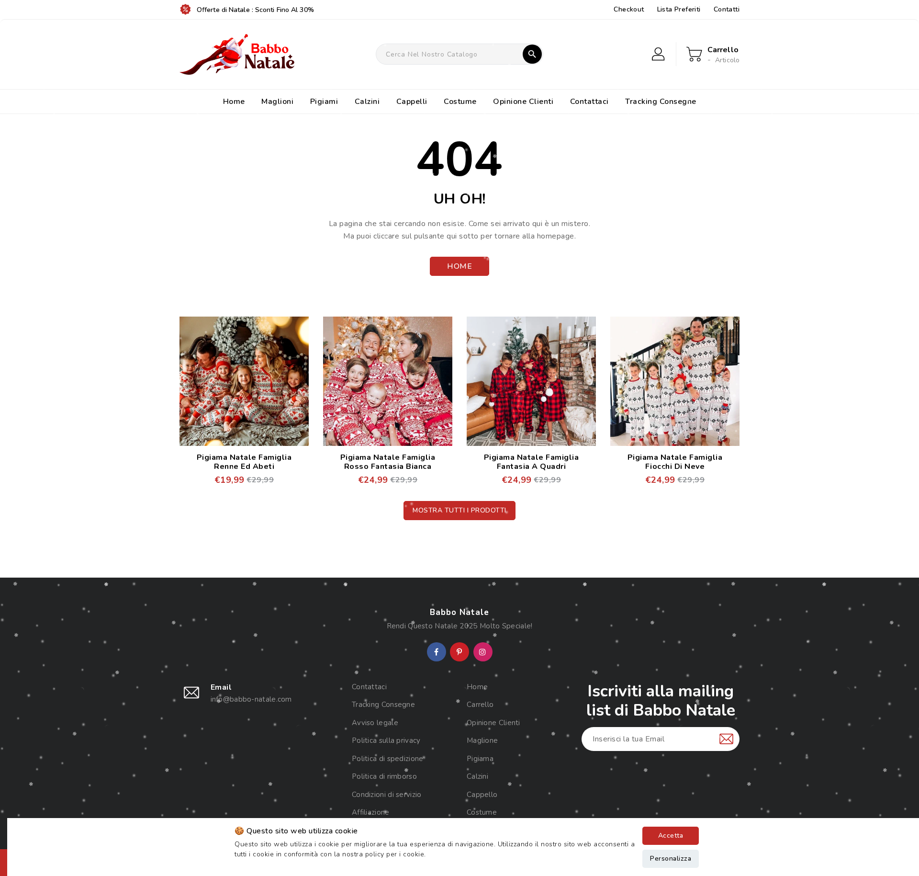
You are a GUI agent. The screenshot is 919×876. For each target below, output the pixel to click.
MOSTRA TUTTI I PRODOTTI (459, 510)
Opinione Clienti (493, 723)
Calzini (477, 776)
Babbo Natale (459, 612)
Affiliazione (371, 812)
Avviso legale (375, 723)
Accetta (671, 835)
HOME (459, 266)
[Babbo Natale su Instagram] (482, 652)
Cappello (482, 794)
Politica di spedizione (388, 758)
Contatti (727, 9)
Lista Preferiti (679, 9)
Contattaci (369, 687)
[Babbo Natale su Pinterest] (459, 652)
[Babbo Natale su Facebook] (436, 652)
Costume (482, 812)
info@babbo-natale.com (251, 699)
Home (477, 687)
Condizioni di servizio (387, 794)
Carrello (480, 704)
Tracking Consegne (383, 704)
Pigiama (480, 758)
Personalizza (670, 858)
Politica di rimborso (384, 776)
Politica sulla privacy (386, 740)
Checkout (629, 9)
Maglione (482, 740)
